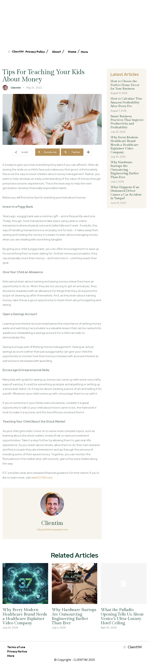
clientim (16, 87)
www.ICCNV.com (41, 477)
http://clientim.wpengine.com (52, 529)
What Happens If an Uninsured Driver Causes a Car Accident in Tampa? (126, 192)
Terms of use (16, 647)
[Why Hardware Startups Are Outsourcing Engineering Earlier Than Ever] (74, 583)
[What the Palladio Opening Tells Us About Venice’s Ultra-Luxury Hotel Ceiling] (123, 583)
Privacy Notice (17, 651)
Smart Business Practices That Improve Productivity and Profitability (127, 121)
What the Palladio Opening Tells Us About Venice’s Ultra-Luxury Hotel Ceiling (122, 616)
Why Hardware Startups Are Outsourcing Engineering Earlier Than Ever (124, 169)
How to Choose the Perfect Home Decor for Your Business (124, 85)
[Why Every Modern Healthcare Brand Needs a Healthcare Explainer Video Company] (25, 583)
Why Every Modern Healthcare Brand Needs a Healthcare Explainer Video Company (124, 145)
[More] (88, 152)
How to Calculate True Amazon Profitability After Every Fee (126, 102)
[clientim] (6, 87)
